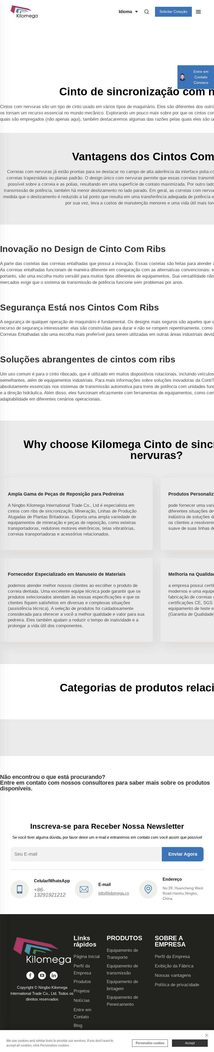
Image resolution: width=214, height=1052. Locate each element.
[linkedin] (54, 975)
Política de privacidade (177, 984)
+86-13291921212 (50, 892)
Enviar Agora (182, 854)
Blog (78, 1025)
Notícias (82, 1000)
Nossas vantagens (173, 975)
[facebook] (30, 975)
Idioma (125, 11)
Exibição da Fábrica (174, 965)
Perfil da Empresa (172, 956)
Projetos (82, 991)
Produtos (82, 981)
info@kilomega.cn (113, 893)
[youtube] (42, 975)
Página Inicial (87, 956)
